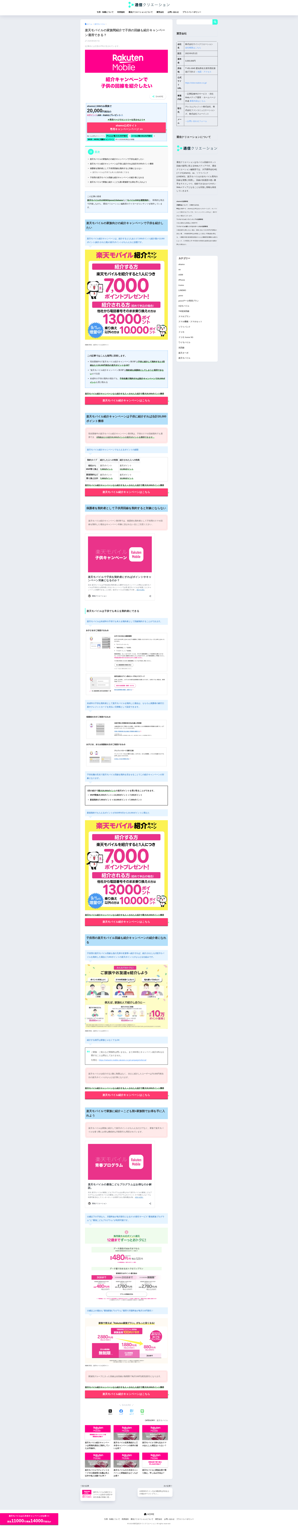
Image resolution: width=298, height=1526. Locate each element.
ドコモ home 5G (185, 337)
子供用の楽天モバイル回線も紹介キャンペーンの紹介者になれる (117, 177)
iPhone (181, 280)
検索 (215, 22)
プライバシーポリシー (192, 12)
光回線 (181, 348)
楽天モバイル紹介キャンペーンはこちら (126, 400)
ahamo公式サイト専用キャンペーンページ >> (126, 127)
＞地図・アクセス (203, 72)
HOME (150, 1514)
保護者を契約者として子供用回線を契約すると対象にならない (116, 168)
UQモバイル (183, 306)
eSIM (180, 275)
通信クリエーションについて (141, 12)
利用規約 (121, 12)
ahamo (181, 264)
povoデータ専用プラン (188, 301)
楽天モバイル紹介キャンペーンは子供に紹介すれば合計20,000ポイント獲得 (121, 164)
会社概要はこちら (193, 48)
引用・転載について (105, 12)
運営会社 (160, 12)
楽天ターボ (183, 353)
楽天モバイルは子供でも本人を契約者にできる (110, 172)
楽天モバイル (162, 1420)
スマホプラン (184, 316)
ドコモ (181, 332)
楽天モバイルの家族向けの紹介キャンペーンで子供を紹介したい (117, 159)
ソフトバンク (184, 327)
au (179, 269)
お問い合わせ (173, 12)
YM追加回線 (183, 311)
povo (180, 295)
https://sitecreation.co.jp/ (196, 83)
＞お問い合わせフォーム (196, 121)
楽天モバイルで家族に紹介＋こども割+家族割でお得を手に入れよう (118, 182)
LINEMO (182, 290)
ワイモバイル (184, 342)
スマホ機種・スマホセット (190, 321)
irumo (181, 285)
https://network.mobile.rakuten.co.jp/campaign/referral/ (122, 1060)
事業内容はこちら (198, 101)
